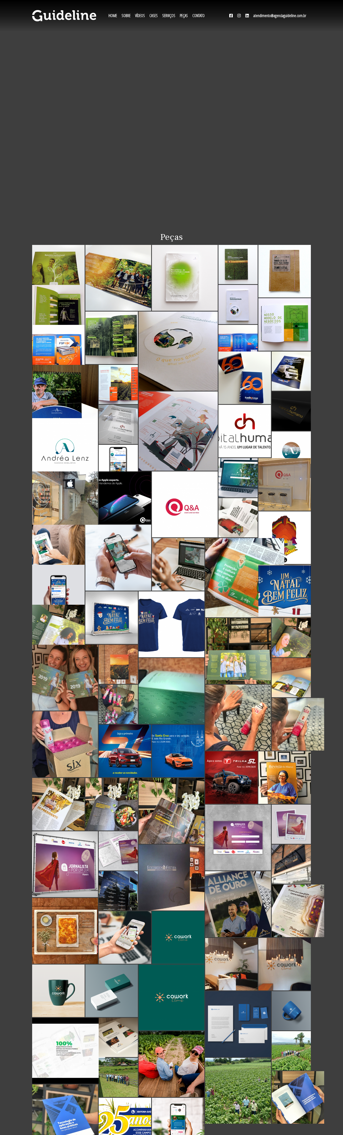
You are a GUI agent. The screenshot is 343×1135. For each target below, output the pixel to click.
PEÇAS (184, 15)
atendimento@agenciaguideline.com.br (279, 15)
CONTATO (198, 15)
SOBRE (126, 15)
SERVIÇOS (168, 15)
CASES (153, 15)
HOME (112, 15)
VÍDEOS (140, 15)
